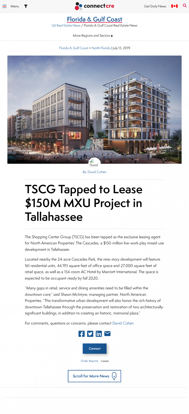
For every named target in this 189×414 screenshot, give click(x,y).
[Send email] (107, 334)
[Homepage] (94, 7)
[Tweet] (90, 335)
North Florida (101, 48)
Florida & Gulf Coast (73, 48)
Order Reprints (89, 361)
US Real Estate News (66, 25)
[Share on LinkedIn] (99, 335)
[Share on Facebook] (82, 335)
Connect (94, 348)
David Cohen (123, 323)
